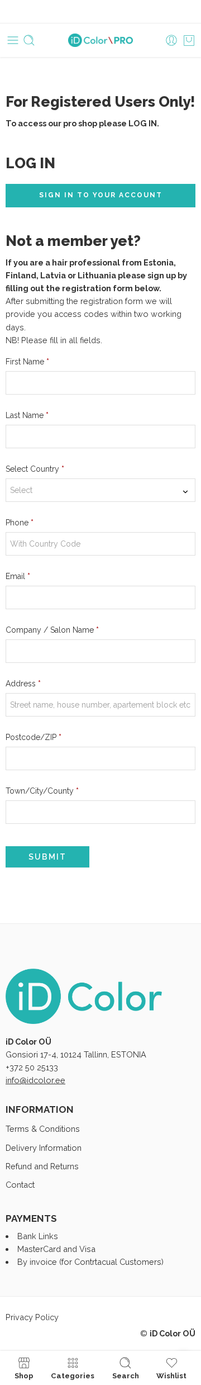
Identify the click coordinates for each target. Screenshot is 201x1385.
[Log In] (171, 40)
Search (125, 1375)
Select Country (35, 468)
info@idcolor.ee (35, 1080)
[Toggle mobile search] (29, 40)
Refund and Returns (42, 1166)
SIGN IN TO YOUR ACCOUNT (100, 195)
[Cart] (189, 40)
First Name (27, 361)
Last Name (27, 415)
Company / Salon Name (52, 629)
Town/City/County (42, 790)
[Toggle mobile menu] (13, 40)
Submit (47, 856)
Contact (20, 1184)
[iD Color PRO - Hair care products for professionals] (100, 41)
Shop (24, 1375)
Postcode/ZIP (33, 737)
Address (23, 683)
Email (18, 576)
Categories (72, 1375)
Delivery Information (44, 1147)
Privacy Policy (32, 1317)
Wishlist (171, 1375)
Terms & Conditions (43, 1128)
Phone (20, 522)
